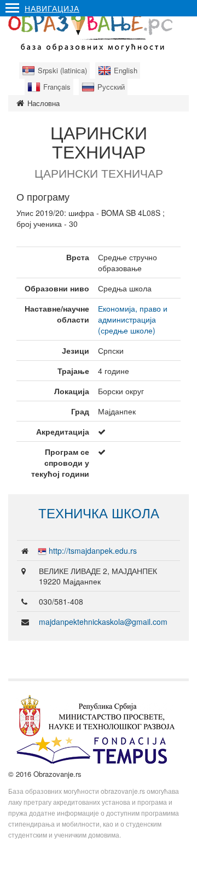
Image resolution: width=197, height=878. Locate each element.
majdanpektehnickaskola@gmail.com (103, 621)
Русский (111, 86)
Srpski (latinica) (62, 70)
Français (57, 86)
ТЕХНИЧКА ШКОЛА (98, 512)
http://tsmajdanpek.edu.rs (93, 550)
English (125, 70)
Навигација (52, 8)
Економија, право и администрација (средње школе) (132, 319)
